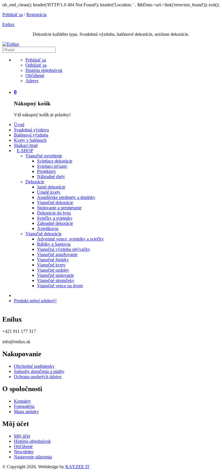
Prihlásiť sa (12, 14)
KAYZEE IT (77, 466)
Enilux (8, 24)
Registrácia (36, 14)
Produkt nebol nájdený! (35, 300)
